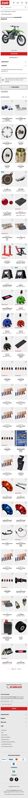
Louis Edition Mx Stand (7, 285)
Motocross (21, 285)
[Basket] (26, 3)
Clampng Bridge (7, 379)
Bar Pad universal (20, 662)
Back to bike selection (6, 14)
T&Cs (2, 732)
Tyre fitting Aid (21, 473)
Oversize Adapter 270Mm (21, 118)
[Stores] (14, 3)
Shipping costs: (7, 791)
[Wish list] (22, 3)
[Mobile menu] (2, 7)
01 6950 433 (16, 687)
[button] (25, 7)
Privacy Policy (4, 734)
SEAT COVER (20, 189)
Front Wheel (7, 166)
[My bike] (18, 3)
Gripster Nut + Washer (7, 402)
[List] (25, 97)
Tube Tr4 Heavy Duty (21, 237)
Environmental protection (6, 746)
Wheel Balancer (7, 262)
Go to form (7, 81)
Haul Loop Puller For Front (7, 543)
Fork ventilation (21, 614)
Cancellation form (5, 739)
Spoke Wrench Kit (20, 497)
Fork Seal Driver (21, 166)
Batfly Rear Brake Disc (7, 143)
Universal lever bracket (7, 497)
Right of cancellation (5, 737)
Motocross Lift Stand (21, 262)
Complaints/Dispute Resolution (8, 741)
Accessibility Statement (6, 744)
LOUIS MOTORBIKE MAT (7, 308)
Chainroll (21, 637)
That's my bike (14, 53)
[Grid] (23, 97)
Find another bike (13, 57)
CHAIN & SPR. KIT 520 (7, 662)
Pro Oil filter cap (7, 189)
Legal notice (4, 730)
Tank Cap (21, 308)
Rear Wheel (20, 143)
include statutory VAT (14, 790)
